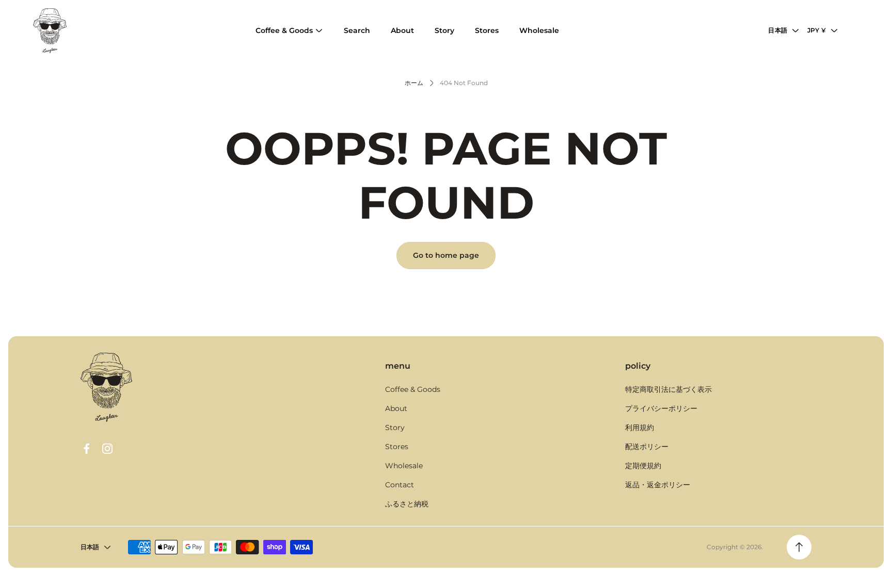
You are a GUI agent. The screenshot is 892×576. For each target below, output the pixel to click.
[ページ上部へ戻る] (799, 547)
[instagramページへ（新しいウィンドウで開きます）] (107, 448)
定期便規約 (643, 465)
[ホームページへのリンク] (106, 387)
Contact (399, 484)
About (396, 408)
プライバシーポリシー (661, 408)
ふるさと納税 (406, 503)
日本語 (777, 30)
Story (395, 427)
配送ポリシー (646, 446)
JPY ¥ (816, 30)
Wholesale (404, 465)
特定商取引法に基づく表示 (668, 389)
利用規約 (639, 427)
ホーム (414, 83)
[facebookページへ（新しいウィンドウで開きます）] (87, 448)
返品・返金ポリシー (657, 484)
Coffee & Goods (412, 389)
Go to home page (446, 255)
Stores (396, 446)
